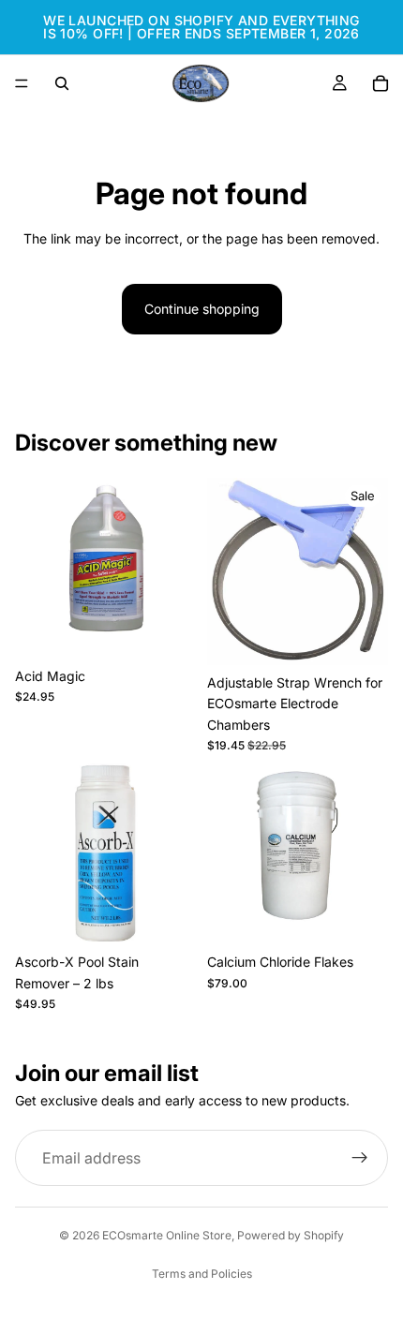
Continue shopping (202, 309)
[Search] (61, 83)
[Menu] (21, 83)
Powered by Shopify (290, 1235)
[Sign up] (360, 1158)
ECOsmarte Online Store (166, 1235)
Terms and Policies (202, 1274)
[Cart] (380, 83)
